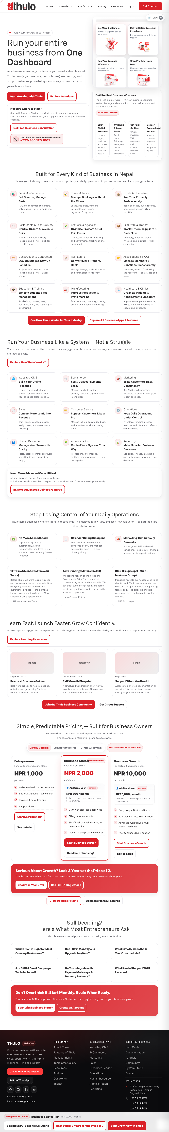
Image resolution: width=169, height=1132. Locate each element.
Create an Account (71, 1007)
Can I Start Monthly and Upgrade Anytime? (80, 951)
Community (132, 1062)
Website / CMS (99, 1047)
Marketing (96, 1057)
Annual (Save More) (65, 747)
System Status (134, 1068)
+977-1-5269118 (138, 1103)
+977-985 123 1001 (35, 140)
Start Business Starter (81, 842)
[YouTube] (34, 1089)
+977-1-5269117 (138, 1098)
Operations (96, 1073)
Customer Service (101, 1068)
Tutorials (130, 1057)
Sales (93, 1062)
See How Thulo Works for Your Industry (56, 320)
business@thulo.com (24, 1101)
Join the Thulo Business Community (68, 704)
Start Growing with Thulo (26, 96)
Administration (99, 1083)
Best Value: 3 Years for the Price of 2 (79, 1125)
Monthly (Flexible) (39, 747)
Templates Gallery (65, 1062)
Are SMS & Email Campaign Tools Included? (33, 970)
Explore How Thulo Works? (28, 362)
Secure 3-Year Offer (31, 885)
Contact (130, 1073)
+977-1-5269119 (138, 1108)
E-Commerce (98, 1052)
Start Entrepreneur (29, 816)
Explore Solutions (62, 96)
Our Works (60, 1078)
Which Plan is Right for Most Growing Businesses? (33, 951)
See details (24, 827)
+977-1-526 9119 (21, 1096)
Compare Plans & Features (103, 900)
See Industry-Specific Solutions (28, 1125)
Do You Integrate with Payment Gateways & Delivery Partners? (79, 972)
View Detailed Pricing (64, 900)
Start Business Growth (131, 843)
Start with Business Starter (35, 1007)
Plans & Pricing (63, 1057)
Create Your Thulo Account (25, 1071)
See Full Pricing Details (66, 885)
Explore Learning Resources (28, 639)
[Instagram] (18, 1089)
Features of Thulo (64, 1052)
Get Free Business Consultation (33, 128)
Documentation (135, 1052)
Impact (58, 1083)
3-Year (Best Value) (91, 747)
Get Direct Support (112, 704)
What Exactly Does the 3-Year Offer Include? (131, 951)
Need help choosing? (81, 853)
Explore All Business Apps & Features (114, 320)
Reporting (96, 1089)
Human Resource (100, 1078)
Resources (60, 1068)
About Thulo (61, 1047)
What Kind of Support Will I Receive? (132, 970)
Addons (58, 1073)
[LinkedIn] (26, 1089)
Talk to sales (125, 853)
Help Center (132, 1047)
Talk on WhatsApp (20, 1080)
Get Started (150, 6)
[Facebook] (10, 1089)
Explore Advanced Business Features (37, 489)
